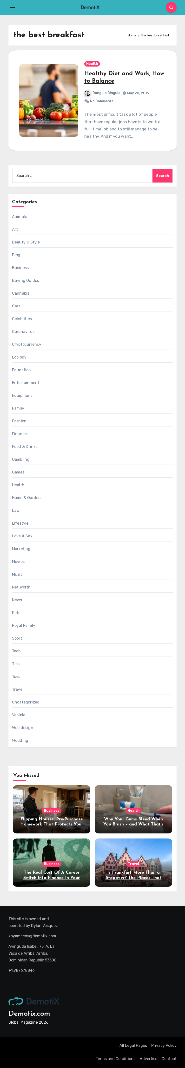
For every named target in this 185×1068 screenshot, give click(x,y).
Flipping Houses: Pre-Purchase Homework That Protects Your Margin (51, 824)
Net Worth (21, 587)
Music (17, 574)
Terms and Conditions (115, 1058)
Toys (16, 676)
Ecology (19, 357)
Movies (18, 561)
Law (16, 510)
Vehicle (18, 715)
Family (18, 408)
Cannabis (20, 293)
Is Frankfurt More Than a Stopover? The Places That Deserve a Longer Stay (133, 878)
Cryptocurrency (26, 344)
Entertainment (26, 382)
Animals (19, 216)
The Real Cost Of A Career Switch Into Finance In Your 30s (51, 878)
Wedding (20, 740)
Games (18, 472)
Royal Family (23, 625)
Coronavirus (23, 331)
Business (20, 267)
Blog (16, 255)
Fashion (19, 421)
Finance (19, 434)
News (17, 600)
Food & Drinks (25, 446)
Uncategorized (26, 702)
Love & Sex (22, 536)
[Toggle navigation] (12, 7)
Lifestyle (20, 523)
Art (15, 229)
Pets (16, 612)
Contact (169, 1058)
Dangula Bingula (106, 93)
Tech (16, 651)
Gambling (21, 459)
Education (21, 370)
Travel (17, 689)
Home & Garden (26, 497)
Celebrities (22, 319)
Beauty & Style (26, 242)
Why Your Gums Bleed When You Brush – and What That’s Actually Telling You (133, 824)
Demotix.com (29, 1014)
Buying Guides (25, 280)
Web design (22, 727)
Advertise (148, 1058)
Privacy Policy (164, 1045)
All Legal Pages (133, 1045)
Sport (17, 638)
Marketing (21, 549)
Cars (16, 306)
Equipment (22, 395)
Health (92, 64)
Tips (16, 664)
